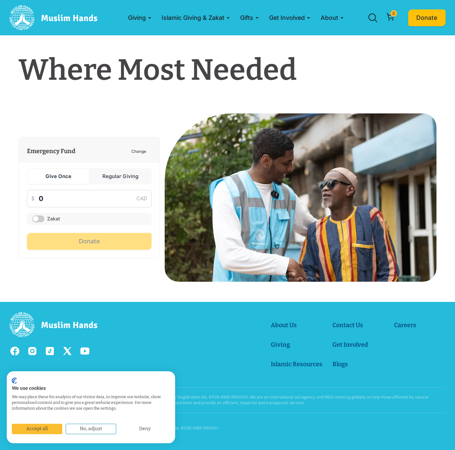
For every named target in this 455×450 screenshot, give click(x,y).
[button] (140, 17)
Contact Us (347, 325)
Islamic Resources (296, 364)
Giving (280, 344)
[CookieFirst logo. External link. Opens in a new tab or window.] (14, 381)
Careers (405, 325)
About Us (284, 325)
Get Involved (350, 344)
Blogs (340, 364)
